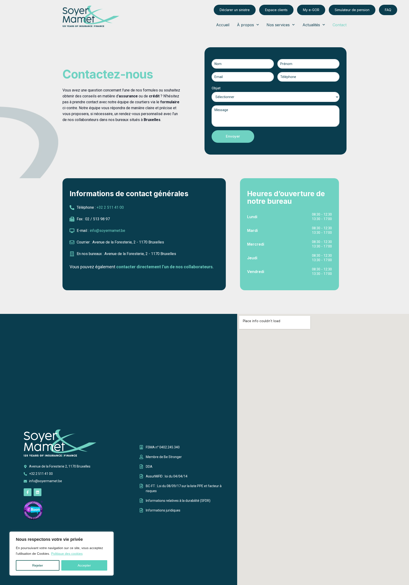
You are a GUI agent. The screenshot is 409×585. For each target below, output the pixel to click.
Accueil (222, 24)
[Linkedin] (37, 492)
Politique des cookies (67, 553)
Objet (216, 88)
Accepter (84, 565)
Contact (340, 24)
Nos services (278, 24)
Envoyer (233, 136)
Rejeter (37, 565)
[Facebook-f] (27, 492)
